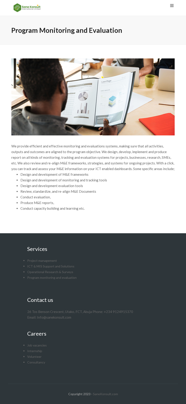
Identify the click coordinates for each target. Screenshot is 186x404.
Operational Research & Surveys (50, 272)
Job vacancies (37, 345)
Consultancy (36, 362)
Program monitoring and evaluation (52, 277)
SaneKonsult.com (105, 394)
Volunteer (34, 356)
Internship (34, 351)
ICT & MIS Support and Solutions (50, 266)
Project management (42, 260)
